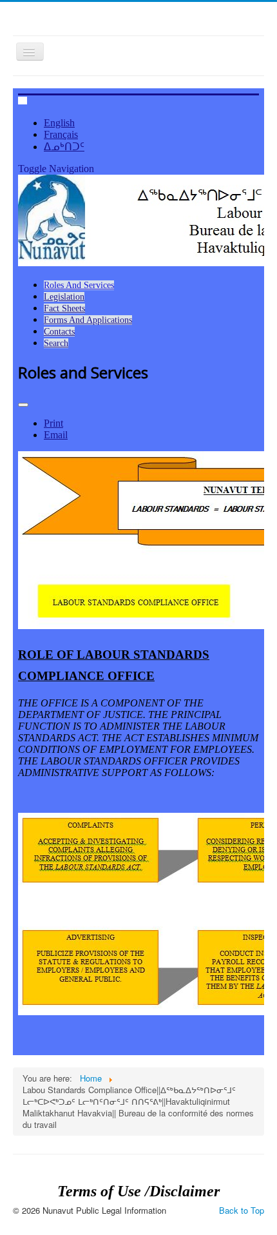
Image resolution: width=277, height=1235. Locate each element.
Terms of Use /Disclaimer (138, 1191)
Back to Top (241, 1210)
